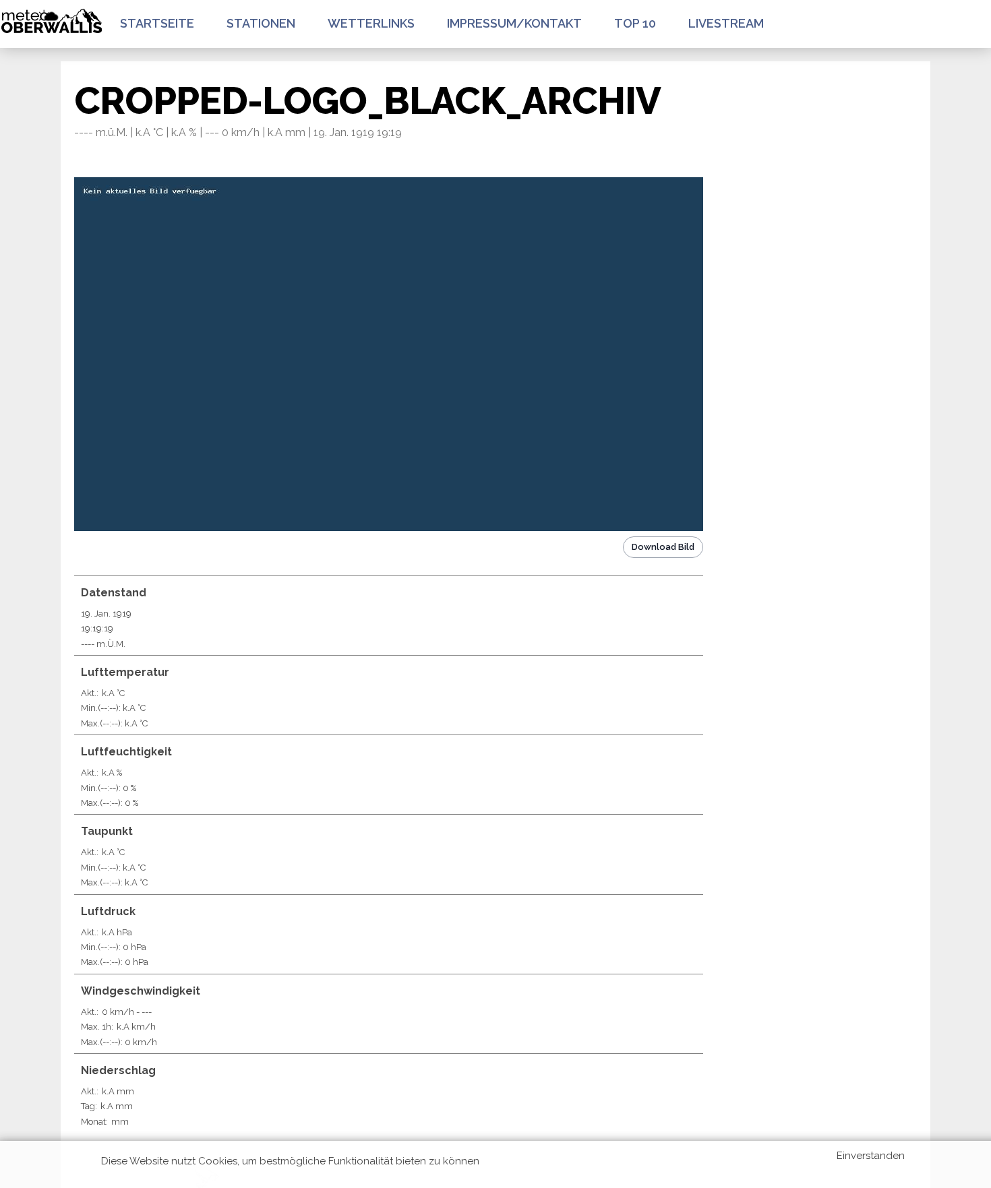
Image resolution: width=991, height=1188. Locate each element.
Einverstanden (871, 1156)
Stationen (261, 23)
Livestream (726, 23)
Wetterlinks (371, 23)
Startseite (157, 23)
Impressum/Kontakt (514, 23)
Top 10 (635, 23)
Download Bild (663, 547)
